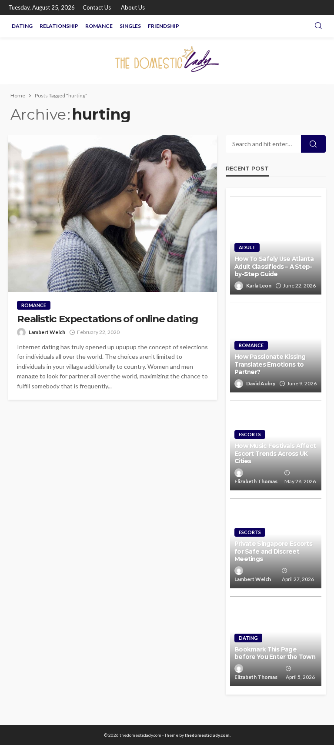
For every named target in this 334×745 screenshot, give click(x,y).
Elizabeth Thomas (255, 481)
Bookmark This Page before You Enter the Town (274, 653)
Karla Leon (258, 285)
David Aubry (260, 383)
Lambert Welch (47, 332)
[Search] (318, 26)
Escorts (250, 434)
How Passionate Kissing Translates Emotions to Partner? (269, 364)
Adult (247, 247)
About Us (133, 7)
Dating (22, 26)
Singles (130, 26)
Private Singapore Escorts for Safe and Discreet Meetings (273, 551)
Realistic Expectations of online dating (107, 319)
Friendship (163, 26)
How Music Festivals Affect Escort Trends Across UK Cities (275, 453)
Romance (99, 26)
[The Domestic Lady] (167, 60)
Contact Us (97, 7)
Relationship (59, 26)
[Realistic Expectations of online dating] (112, 213)
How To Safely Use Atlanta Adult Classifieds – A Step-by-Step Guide (274, 266)
